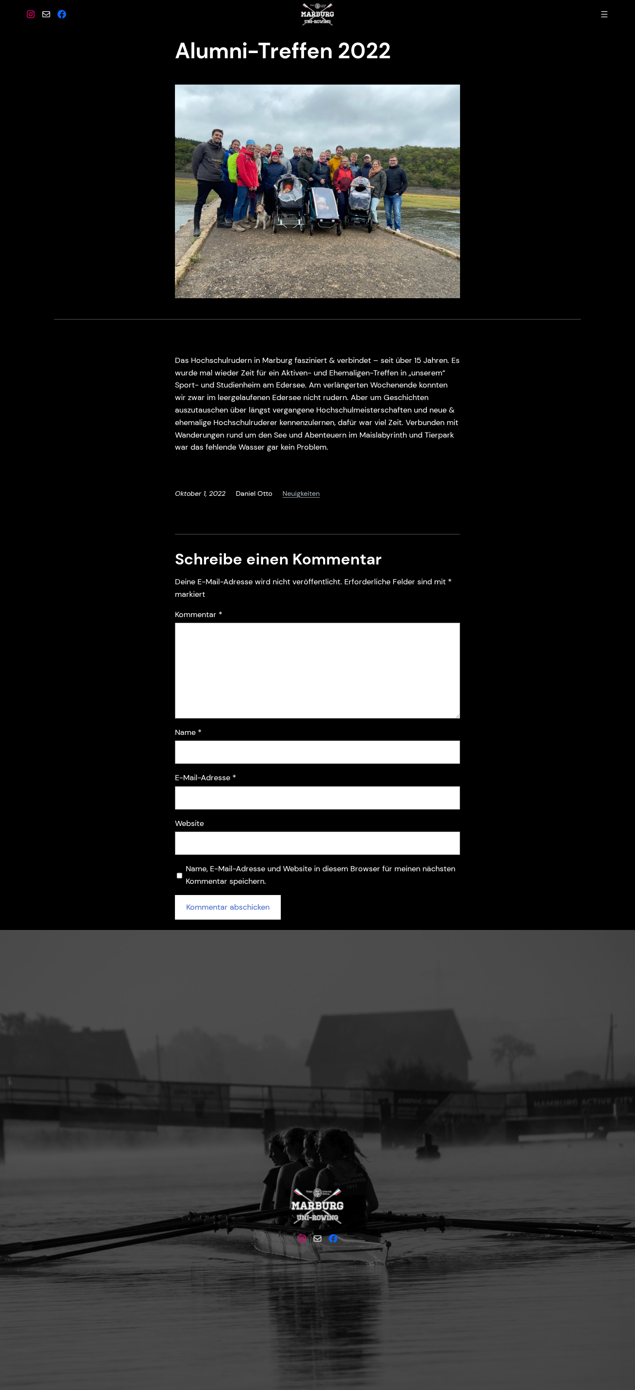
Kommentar (198, 614)
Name (188, 732)
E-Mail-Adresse (205, 777)
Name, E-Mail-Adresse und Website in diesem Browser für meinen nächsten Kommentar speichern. (320, 875)
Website (189, 823)
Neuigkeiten (301, 493)
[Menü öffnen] (604, 14)
